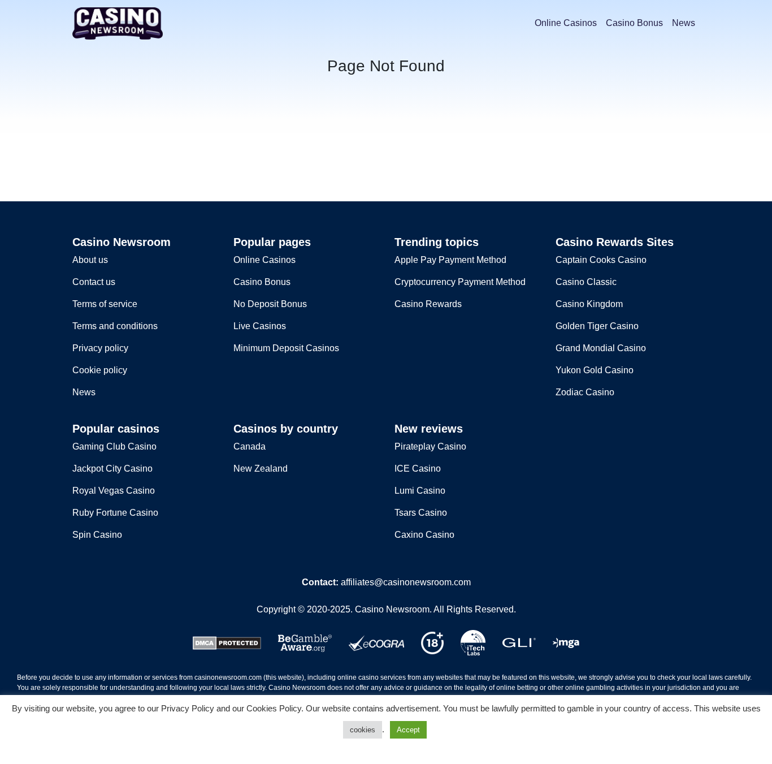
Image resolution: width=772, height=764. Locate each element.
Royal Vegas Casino (113, 490)
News (683, 23)
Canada (249, 446)
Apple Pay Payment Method (450, 260)
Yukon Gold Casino (595, 370)
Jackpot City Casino (112, 468)
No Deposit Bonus (270, 304)
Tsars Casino (420, 512)
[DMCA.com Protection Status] (227, 642)
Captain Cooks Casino (601, 260)
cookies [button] (362, 730)
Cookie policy (99, 370)
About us (90, 260)
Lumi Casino (419, 490)
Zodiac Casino (585, 392)
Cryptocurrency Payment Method (460, 282)
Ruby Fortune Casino (115, 512)
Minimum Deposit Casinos (286, 348)
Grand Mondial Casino (601, 348)
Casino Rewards (428, 304)
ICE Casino (417, 468)
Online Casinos (566, 23)
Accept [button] (408, 730)
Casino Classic (586, 282)
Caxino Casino (424, 534)
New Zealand (260, 468)
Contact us (93, 282)
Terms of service (104, 304)
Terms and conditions (115, 326)
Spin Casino (97, 534)
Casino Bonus (634, 23)
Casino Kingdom (589, 304)
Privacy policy (100, 348)
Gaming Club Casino (114, 446)
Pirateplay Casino (430, 446)
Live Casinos (259, 326)
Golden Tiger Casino (597, 326)
